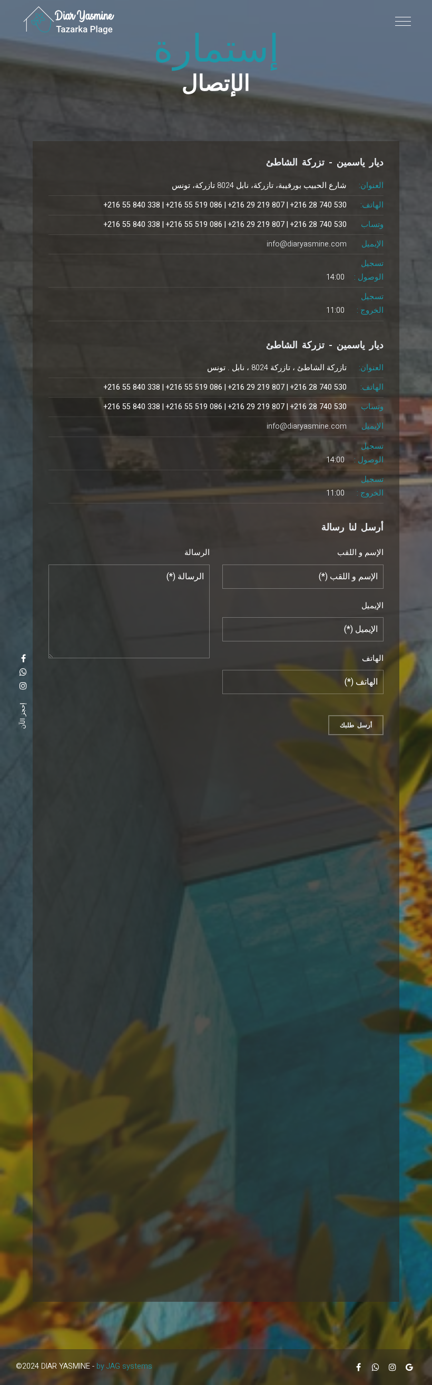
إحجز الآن (22, 716)
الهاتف (373, 658)
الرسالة (197, 552)
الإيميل (372, 605)
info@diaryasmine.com (307, 244)
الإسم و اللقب (360, 552)
